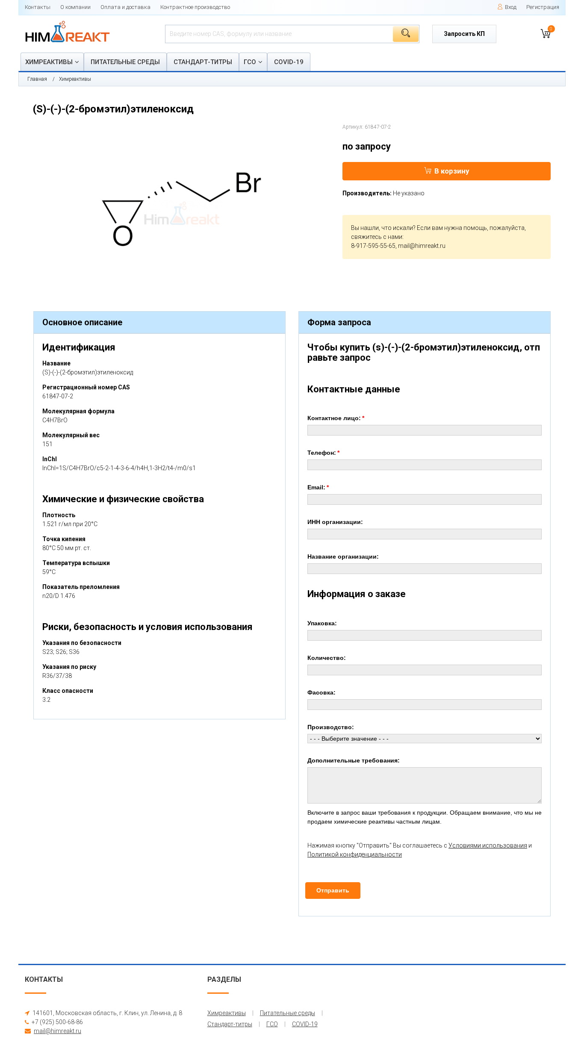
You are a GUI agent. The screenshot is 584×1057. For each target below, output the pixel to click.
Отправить (332, 890)
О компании (75, 7)
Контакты (37, 7)
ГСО (250, 62)
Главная (37, 79)
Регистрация (542, 7)
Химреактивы (49, 62)
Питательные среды (125, 62)
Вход (510, 7)
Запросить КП (464, 33)
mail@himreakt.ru (421, 245)
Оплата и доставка (125, 7)
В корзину (451, 171)
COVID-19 (289, 62)
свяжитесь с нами (376, 236)
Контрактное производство (195, 7)
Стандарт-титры (203, 62)
